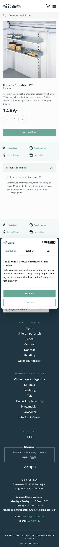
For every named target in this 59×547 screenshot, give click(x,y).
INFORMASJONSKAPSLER (43, 535)
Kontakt (29, 349)
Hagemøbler (29, 406)
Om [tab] (48, 251)
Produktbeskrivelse (16, 167)
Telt (29, 395)
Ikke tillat (29, 302)
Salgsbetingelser (29, 360)
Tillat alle (29, 293)
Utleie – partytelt (29, 333)
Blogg (29, 339)
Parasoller (29, 412)
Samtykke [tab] (10, 251)
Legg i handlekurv (29, 132)
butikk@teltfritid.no (33, 516)
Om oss (29, 344)
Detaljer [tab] (29, 251)
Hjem (29, 328)
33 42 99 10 (34, 520)
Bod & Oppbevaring (29, 401)
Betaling (29, 355)
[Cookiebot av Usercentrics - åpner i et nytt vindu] (42, 242)
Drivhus (29, 384)
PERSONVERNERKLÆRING (16, 535)
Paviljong (29, 390)
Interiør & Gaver (29, 417)
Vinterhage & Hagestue (29, 379)
